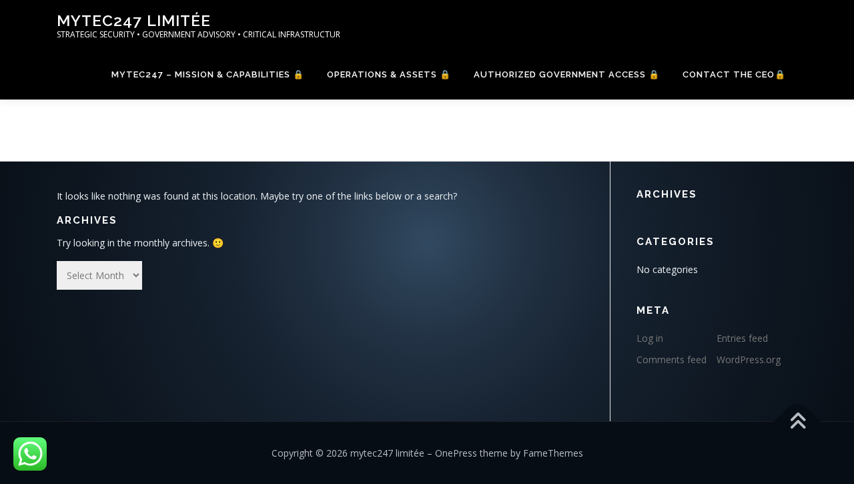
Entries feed (742, 338)
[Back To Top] (797, 421)
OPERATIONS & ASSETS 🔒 (389, 74)
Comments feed (671, 359)
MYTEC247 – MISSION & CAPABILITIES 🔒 (207, 74)
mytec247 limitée (134, 20)
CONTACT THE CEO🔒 (734, 74)
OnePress (456, 453)
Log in (649, 338)
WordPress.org (749, 359)
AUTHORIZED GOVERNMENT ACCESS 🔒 (567, 74)
